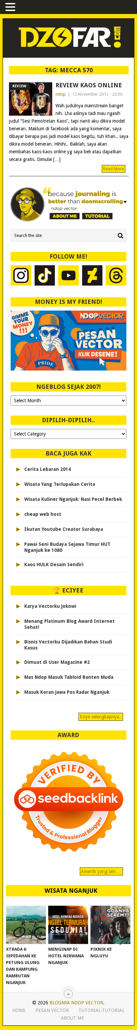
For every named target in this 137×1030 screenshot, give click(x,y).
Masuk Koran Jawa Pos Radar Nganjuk (66, 692)
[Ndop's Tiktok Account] (45, 276)
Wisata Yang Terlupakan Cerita (59, 484)
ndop (61, 94)
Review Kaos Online (89, 85)
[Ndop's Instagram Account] (21, 276)
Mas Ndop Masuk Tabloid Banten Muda (68, 677)
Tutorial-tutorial (101, 1010)
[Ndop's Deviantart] (92, 276)
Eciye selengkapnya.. (101, 716)
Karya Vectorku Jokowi (50, 606)
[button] (11, 7)
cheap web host (42, 514)
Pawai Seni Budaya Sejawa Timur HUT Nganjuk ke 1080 (67, 547)
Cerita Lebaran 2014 (47, 469)
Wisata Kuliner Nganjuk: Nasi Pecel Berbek (73, 499)
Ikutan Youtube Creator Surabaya (63, 529)
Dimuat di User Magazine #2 (57, 662)
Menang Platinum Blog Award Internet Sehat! (69, 624)
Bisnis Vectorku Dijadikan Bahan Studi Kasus (68, 644)
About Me (72, 1018)
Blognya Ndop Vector (76, 1002)
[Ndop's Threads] (116, 276)
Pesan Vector (52, 1010)
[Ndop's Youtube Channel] (68, 276)
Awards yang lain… (101, 871)
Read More (113, 168)
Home (19, 1010)
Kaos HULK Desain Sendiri (53, 564)
